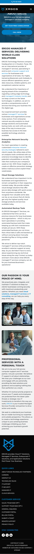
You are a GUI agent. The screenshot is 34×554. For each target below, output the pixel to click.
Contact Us (6, 478)
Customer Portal (9, 512)
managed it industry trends (16, 96)
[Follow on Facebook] (3, 535)
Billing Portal (8, 515)
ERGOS (9, 404)
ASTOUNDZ (15, 548)
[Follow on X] (7, 535)
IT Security (6, 487)
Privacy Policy (8, 524)
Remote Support (8, 521)
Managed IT (6, 490)
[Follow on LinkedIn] (11, 535)
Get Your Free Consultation (17, 26)
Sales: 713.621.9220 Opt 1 (11, 503)
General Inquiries (9, 509)
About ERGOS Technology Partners (16, 472)
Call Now (17, 32)
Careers (5, 475)
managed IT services (16, 114)
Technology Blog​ (9, 481)
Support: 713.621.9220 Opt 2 (12, 506)
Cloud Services (8, 493)
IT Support (6, 484)
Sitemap (17, 550)
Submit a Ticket (8, 518)
